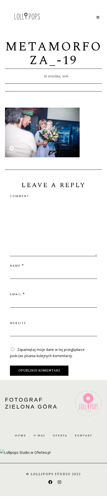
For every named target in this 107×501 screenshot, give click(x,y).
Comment (19, 196)
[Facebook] (50, 482)
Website (18, 323)
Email (16, 294)
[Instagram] (59, 482)
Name (15, 265)
